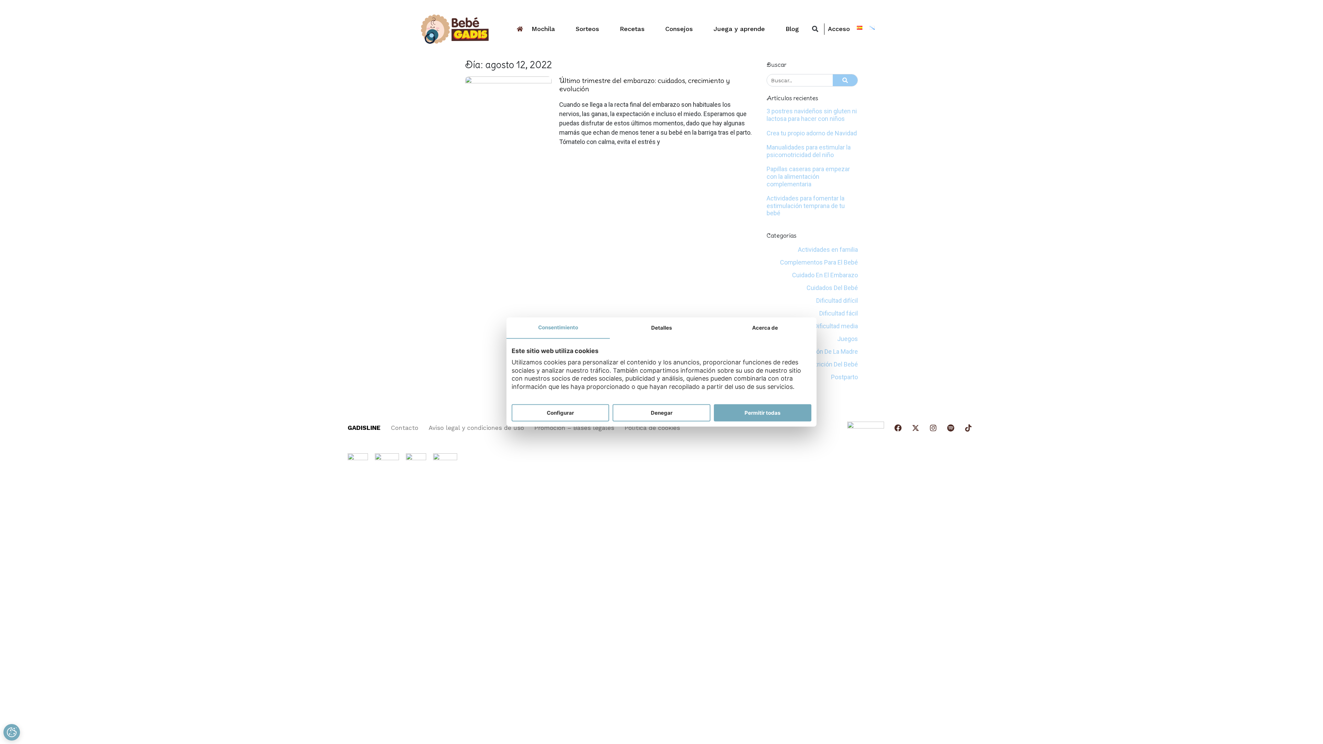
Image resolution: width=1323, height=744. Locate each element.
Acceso (839, 28)
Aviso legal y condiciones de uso (476, 427)
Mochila (543, 28)
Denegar (662, 412)
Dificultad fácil (838, 313)
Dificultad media (836, 326)
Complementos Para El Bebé (819, 262)
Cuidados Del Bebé (832, 287)
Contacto (404, 427)
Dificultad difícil (837, 300)
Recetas (632, 28)
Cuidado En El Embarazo (825, 275)
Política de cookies (652, 427)
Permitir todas (762, 412)
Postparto (844, 377)
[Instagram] (933, 428)
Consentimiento (558, 327)
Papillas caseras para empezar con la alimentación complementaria (808, 176)
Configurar (560, 412)
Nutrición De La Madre (828, 351)
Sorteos (587, 28)
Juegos (847, 338)
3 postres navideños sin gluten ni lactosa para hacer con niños (812, 114)
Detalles (661, 327)
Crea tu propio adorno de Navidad (812, 133)
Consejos (679, 28)
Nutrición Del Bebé (832, 364)
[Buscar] (845, 80)
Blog (792, 28)
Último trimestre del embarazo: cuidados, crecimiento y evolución (644, 84)
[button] (815, 29)
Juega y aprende (739, 28)
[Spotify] (951, 428)
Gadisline (364, 427)
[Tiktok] (968, 428)
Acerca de (765, 327)
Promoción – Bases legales (574, 427)
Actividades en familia (828, 249)
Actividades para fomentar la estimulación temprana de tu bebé (806, 206)
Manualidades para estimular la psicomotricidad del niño (809, 151)
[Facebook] (898, 428)
